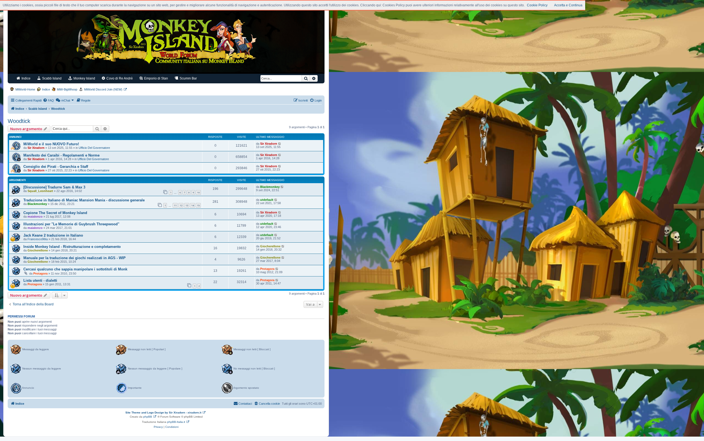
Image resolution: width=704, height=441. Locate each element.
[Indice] (166, 40)
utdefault (266, 199)
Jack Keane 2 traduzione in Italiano (53, 235)
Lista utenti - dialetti (40, 280)
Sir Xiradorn (36, 147)
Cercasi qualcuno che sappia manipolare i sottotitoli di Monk (75, 269)
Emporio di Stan (155, 78)
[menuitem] (48, 100)
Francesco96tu (38, 239)
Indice (26, 78)
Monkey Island (84, 78)
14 (192, 205)
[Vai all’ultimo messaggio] (280, 143)
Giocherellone (38, 250)
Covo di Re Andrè (119, 78)
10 (198, 192)
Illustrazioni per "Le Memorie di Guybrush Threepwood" (71, 224)
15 (198, 205)
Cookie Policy (537, 5)
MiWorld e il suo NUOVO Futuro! (51, 144)
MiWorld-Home (25, 89)
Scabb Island (51, 78)
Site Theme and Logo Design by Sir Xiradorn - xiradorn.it (163, 412)
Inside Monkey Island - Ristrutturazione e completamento (72, 247)
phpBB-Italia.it (176, 421)
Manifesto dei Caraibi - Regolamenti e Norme (61, 155)
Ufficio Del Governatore (94, 147)
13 (186, 205)
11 (175, 205)
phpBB (147, 416)
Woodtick (19, 121)
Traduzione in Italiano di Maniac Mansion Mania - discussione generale (84, 200)
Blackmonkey (270, 186)
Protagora (40, 273)
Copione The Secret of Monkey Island (55, 213)
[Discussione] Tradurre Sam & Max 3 (54, 187)
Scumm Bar (188, 78)
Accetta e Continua (568, 5)
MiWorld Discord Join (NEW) (103, 89)
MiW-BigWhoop (67, 89)
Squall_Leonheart (40, 191)
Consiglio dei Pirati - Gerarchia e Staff (55, 167)
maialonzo (35, 216)
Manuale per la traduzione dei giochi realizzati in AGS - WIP (74, 258)
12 (181, 205)
